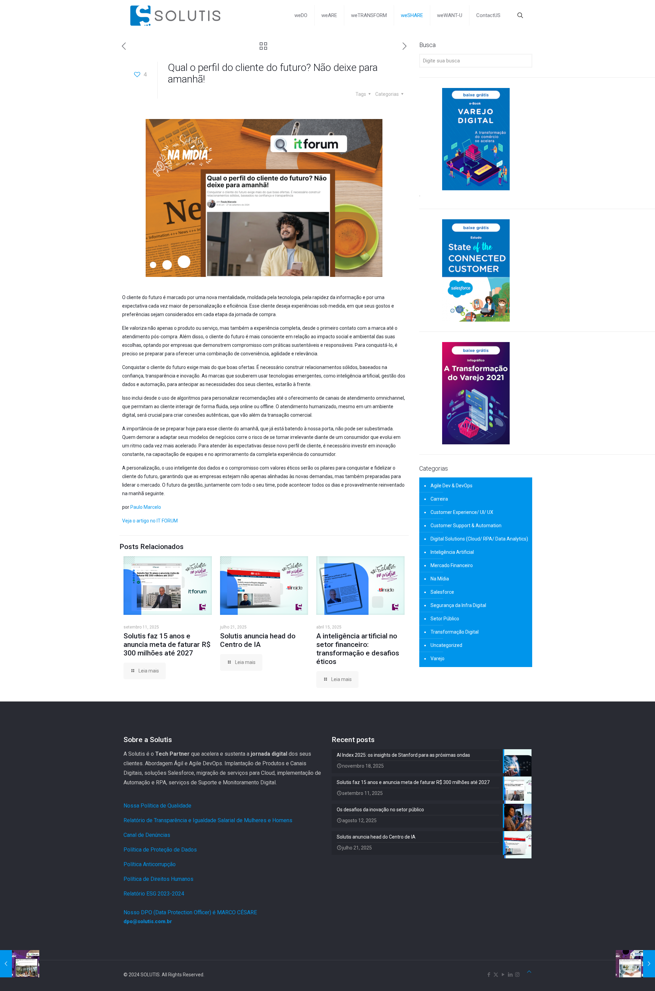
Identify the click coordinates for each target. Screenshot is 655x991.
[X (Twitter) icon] (495, 975)
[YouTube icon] (503, 975)
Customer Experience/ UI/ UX (462, 512)
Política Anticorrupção (149, 864)
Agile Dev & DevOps (451, 485)
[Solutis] (175, 15)
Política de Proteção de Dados (160, 849)
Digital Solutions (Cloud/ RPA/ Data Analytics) (479, 539)
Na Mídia (440, 578)
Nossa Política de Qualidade (157, 805)
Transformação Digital (455, 632)
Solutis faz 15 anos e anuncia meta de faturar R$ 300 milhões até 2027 (166, 644)
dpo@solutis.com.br (147, 921)
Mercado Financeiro (452, 565)
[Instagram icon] (517, 975)
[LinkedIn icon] (510, 975)
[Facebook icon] (488, 975)
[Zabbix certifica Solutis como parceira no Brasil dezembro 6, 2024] (635, 963)
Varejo (438, 658)
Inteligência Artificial (452, 552)
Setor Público (445, 618)
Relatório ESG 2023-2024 (153, 893)
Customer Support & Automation (466, 525)
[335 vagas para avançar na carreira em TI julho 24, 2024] (19, 963)
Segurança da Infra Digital (458, 605)
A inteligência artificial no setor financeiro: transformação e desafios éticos (357, 649)
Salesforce (442, 592)
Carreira (439, 499)
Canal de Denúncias (146, 835)
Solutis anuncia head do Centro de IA (257, 640)
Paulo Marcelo (145, 507)
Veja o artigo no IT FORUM (150, 520)
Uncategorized (446, 645)
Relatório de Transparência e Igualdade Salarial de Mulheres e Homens (207, 820)
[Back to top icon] (529, 971)
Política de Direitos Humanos (158, 879)
